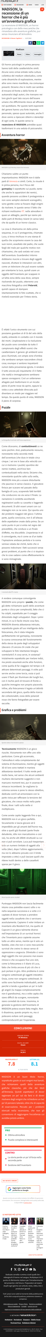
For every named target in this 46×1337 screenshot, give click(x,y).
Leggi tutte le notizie (35, 1255)
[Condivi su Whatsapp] (38, 43)
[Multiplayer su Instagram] (19, 1269)
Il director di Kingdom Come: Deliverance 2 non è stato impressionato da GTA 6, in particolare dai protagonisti (40, 1237)
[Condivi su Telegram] (42, 43)
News (19, 54)
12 (38, 1059)
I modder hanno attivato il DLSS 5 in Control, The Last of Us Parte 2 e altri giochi (23, 1234)
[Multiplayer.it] (9, 1)
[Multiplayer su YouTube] (30, 1269)
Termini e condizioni (35, 1304)
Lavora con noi (32, 1306)
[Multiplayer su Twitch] (27, 1269)
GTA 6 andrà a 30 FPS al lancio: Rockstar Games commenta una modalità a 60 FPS (31, 1234)
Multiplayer (9, 1320)
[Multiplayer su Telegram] (23, 1269)
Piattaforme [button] (8, 5)
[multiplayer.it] (23, 1265)
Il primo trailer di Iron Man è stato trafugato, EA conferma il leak (6, 1232)
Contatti (24, 1306)
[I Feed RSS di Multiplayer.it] (34, 1269)
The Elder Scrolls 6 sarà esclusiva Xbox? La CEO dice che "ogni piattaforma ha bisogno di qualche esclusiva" (14, 1236)
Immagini (37, 54)
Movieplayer (18, 1320)
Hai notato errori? (10, 1181)
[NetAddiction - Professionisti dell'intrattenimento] (28, 1315)
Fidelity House (35, 1320)
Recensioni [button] (20, 5)
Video (37, 5)
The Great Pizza (15, 1323)
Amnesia (13, 181)
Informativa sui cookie (10, 1304)
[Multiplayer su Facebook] (11, 1269)
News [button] (30, 5)
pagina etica (28, 1203)
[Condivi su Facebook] (30, 43)
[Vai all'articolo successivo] (2, 845)
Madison (20, 49)
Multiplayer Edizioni (29, 1323)
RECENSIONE (5, 38)
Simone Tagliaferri (16, 38)
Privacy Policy (23, 1304)
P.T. (23, 211)
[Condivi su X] (34, 43)
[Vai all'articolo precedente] (44, 845)
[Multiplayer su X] (15, 1269)
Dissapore (26, 1320)
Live (42, 5)
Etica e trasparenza (14, 1306)
